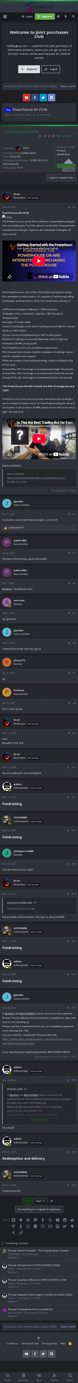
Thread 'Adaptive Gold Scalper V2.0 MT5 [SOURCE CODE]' (40, 1294)
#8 (74, 703)
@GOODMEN (27, 1013)
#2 (74, 514)
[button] (58, 16)
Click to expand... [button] (39, 1119)
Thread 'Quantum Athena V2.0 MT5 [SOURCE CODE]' (37, 1279)
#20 (74, 1185)
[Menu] (5, 16)
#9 (74, 733)
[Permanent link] (23, 804)
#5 (74, 613)
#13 (74, 863)
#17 (74, 1007)
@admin (7, 589)
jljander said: (15, 1088)
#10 (74, 767)
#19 (74, 1152)
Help (62, 1343)
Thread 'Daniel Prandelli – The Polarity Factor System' (38, 1250)
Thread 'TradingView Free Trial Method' (30, 1309)
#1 (74, 207)
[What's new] (66, 16)
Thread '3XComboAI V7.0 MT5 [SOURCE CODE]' (34, 1265)
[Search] (73, 16)
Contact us (12, 1343)
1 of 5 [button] (28, 1201)
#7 (74, 673)
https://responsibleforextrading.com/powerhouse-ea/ (36, 477)
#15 (74, 941)
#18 (74, 1080)
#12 (74, 830)
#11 (74, 797)
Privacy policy (49, 1343)
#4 (74, 583)
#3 (74, 553)
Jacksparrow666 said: (20, 902)
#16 (74, 974)
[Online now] (9, 606)
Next (39, 1201)
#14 (74, 893)
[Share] (69, 207)
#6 (74, 643)
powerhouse (44, 114)
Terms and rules (30, 1343)
